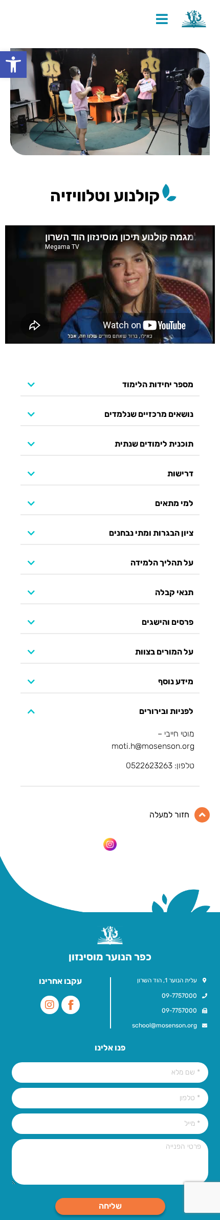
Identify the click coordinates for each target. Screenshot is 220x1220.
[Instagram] (49, 1005)
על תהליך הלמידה (161, 563)
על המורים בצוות (164, 652)
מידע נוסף (175, 682)
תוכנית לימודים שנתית (154, 444)
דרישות (180, 474)
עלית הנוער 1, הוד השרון (167, 980)
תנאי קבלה (174, 592)
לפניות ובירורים (166, 711)
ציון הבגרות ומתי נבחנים (151, 533)
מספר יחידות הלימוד (157, 385)
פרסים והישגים (167, 622)
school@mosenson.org (164, 1025)
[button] (13, 64)
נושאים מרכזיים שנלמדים (148, 414)
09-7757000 (179, 995)
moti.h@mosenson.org (153, 746)
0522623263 (149, 765)
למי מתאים (174, 503)
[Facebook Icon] (70, 1005)
